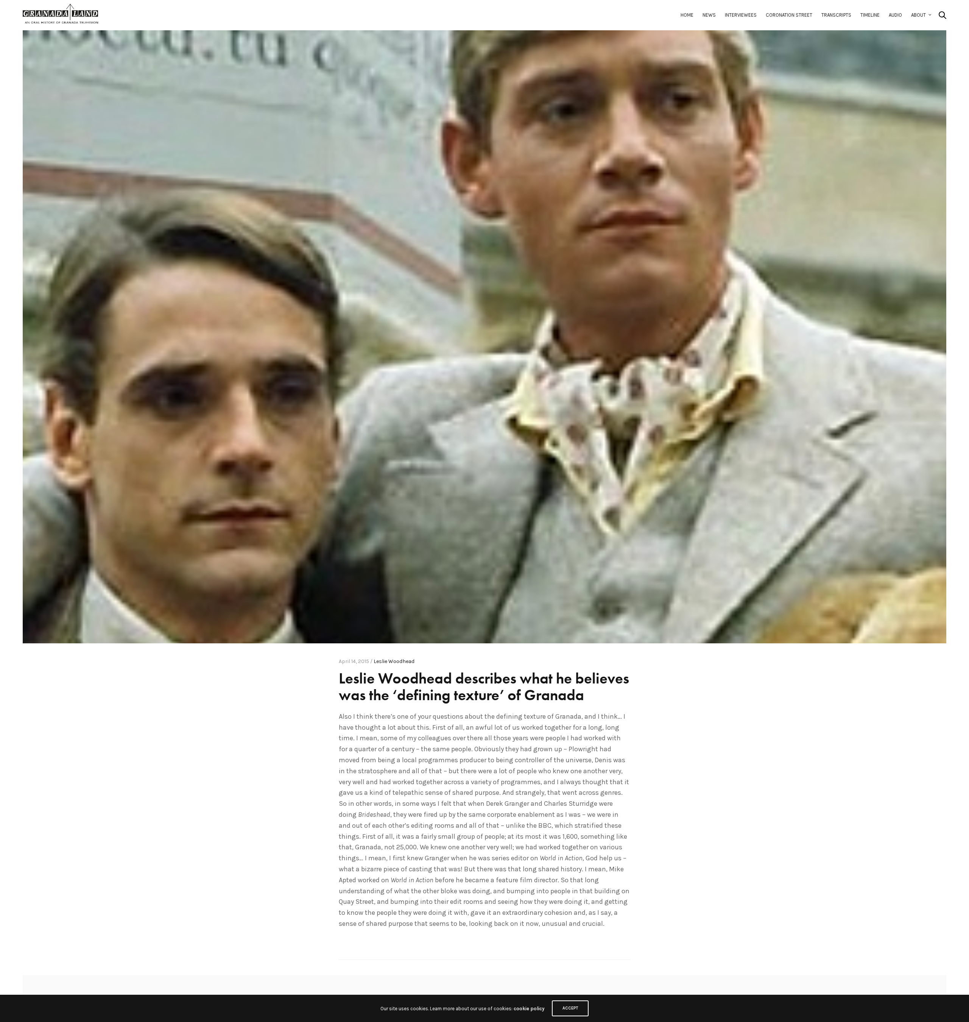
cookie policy (529, 1008)
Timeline (870, 15)
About (918, 15)
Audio (895, 15)
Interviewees (741, 15)
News (709, 15)
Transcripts (836, 15)
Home (687, 15)
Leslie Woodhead (394, 661)
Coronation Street (789, 15)
